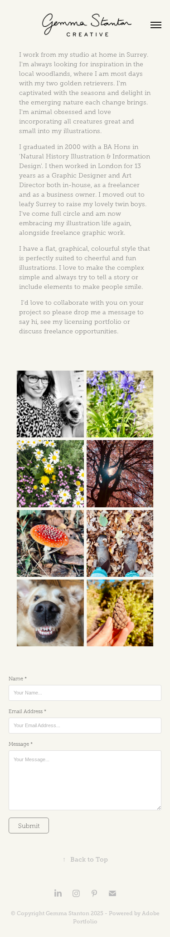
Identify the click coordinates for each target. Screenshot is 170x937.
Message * (21, 744)
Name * (18, 678)
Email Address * (27, 711)
